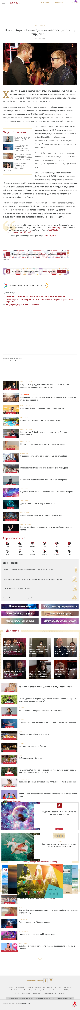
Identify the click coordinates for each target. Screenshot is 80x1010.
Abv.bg (11, 987)
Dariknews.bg (47, 987)
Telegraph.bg (28, 990)
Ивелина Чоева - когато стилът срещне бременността (22, 598)
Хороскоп (59, 3)
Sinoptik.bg (67, 987)
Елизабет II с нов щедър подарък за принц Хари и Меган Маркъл (35, 296)
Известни (40, 25)
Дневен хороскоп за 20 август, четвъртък (17, 588)
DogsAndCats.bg (16, 990)
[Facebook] (45, 980)
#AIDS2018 (53, 230)
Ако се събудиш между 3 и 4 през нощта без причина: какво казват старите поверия (33, 579)
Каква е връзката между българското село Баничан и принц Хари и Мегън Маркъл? (39, 300)
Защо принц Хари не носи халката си (22, 304)
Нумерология (72, 3)
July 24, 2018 (50, 235)
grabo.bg (23, 417)
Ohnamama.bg (20, 987)
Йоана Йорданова (14, 801)
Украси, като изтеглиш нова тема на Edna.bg (40, 862)
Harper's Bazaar (14, 361)
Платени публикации (49, 993)
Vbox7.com (57, 987)
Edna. (15, 3)
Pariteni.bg (46, 990)
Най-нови (45, 3)
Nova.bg (38, 987)
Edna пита (11, 631)
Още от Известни (14, 132)
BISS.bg (66, 990)
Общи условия (25, 1003)
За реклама (36, 993)
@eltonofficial (58, 227)
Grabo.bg (38, 990)
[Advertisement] (31, 330)
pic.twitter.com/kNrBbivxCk (19, 232)
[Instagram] (51, 980)
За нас (17, 993)
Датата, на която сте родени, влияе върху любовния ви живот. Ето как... (28, 570)
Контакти (62, 993)
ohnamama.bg (36, 394)
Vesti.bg (30, 987)
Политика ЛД (26, 993)
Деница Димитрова (16, 358)
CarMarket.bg (57, 990)
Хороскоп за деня (14, 538)
